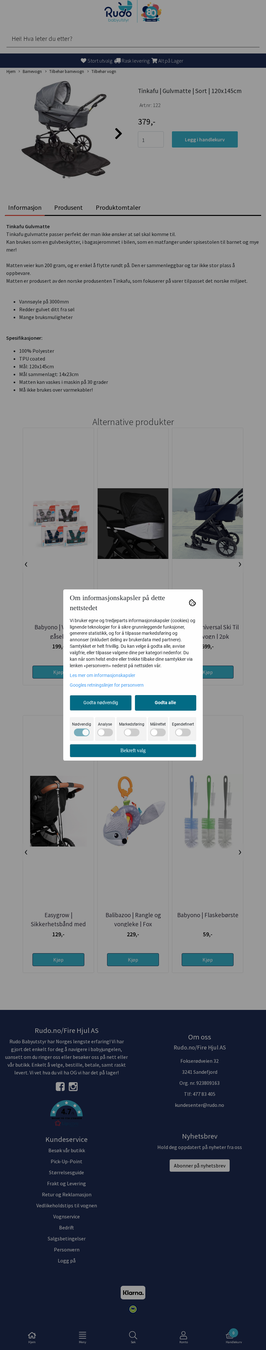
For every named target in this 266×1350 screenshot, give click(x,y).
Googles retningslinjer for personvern (107, 685)
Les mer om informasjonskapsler (102, 675)
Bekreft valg (133, 750)
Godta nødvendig (100, 702)
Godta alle (165, 702)
